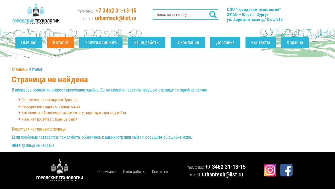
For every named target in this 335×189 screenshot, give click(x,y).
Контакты (260, 42)
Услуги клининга (101, 42)
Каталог (60, 42)
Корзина (295, 42)
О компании (187, 42)
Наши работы (146, 42)
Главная (28, 42)
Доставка (225, 42)
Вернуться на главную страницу (39, 129)
